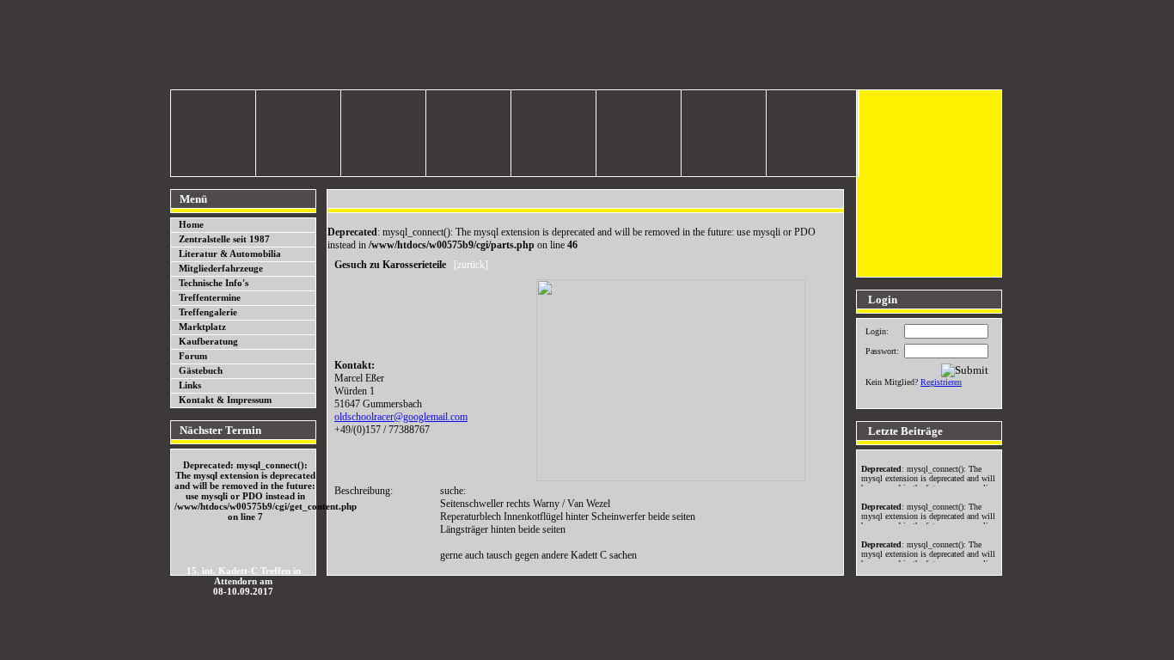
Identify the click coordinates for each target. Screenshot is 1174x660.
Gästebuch (201, 370)
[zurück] (471, 265)
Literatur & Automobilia (230, 253)
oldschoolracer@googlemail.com (401, 417)
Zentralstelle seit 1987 (224, 239)
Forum (193, 356)
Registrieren (941, 382)
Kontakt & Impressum (225, 399)
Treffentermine (210, 297)
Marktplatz (202, 326)
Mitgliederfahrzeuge (221, 268)
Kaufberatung (208, 341)
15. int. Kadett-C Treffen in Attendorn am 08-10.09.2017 (243, 580)
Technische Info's (213, 283)
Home (191, 224)
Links (190, 385)
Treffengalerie (208, 312)
